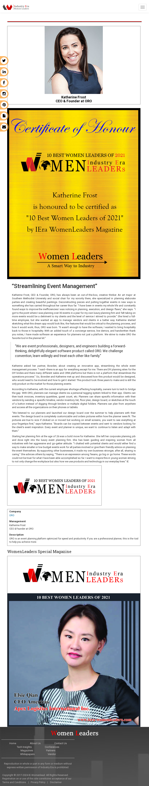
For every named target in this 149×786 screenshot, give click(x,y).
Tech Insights (24, 747)
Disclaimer (56, 782)
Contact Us (60, 743)
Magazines (27, 750)
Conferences (52, 747)
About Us (35, 743)
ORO (11, 515)
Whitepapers (27, 754)
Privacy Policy (38, 782)
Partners (50, 750)
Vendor (52, 754)
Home (12, 743)
